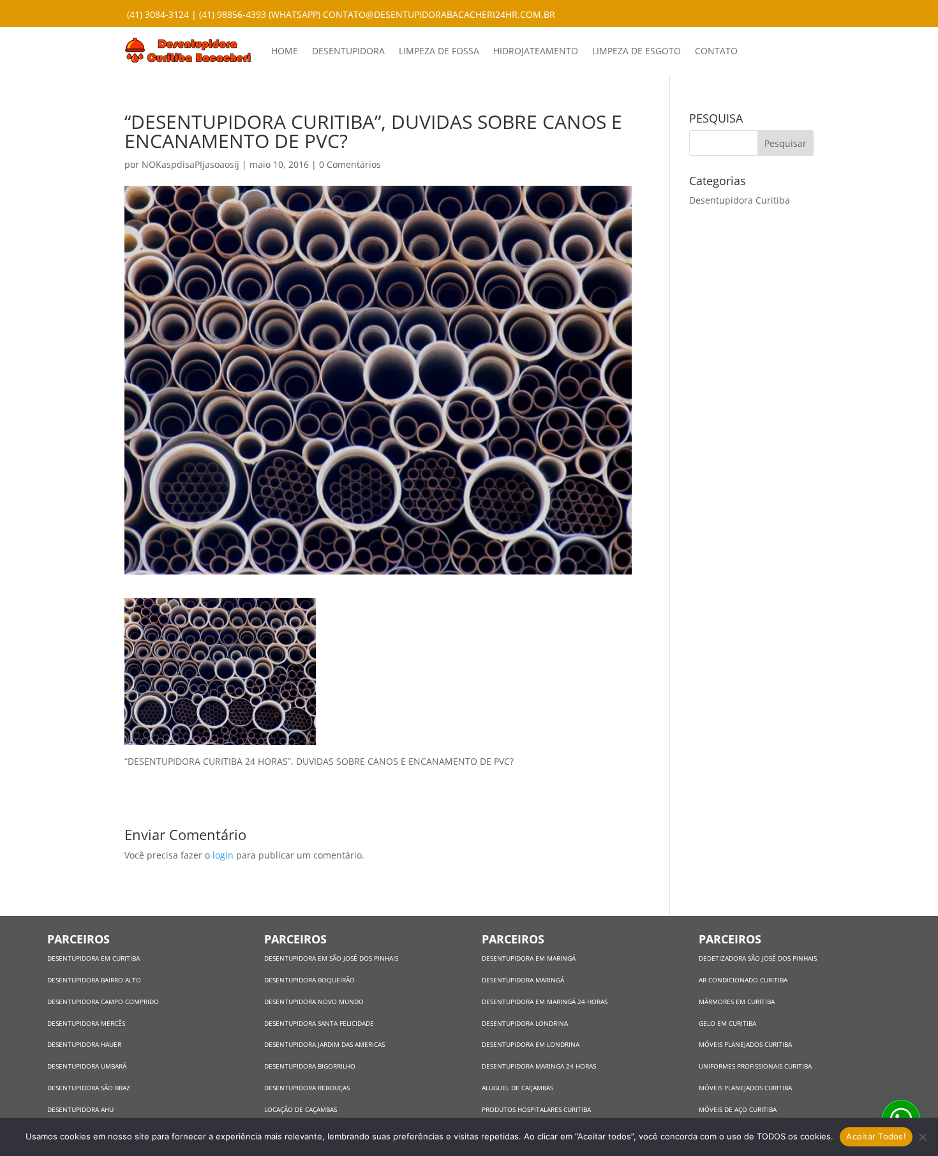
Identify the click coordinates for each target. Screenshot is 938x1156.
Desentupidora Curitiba (739, 200)
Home (284, 51)
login (223, 855)
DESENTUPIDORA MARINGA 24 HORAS (540, 1066)
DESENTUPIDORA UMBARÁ (86, 1066)
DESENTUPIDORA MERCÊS (86, 1023)
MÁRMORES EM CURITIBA (737, 1001)
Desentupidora (348, 51)
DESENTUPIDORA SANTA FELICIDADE (319, 1023)
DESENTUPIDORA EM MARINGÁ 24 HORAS (544, 1001)
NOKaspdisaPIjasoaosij (190, 164)
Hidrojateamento (535, 51)
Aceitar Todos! (876, 1136)
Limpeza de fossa (439, 51)
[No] (922, 1136)
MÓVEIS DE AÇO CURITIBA (738, 1109)
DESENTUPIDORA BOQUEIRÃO (309, 979)
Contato (716, 51)
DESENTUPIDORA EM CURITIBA (93, 958)
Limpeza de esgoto (636, 51)
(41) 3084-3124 (158, 14)
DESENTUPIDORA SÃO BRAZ (88, 1087)
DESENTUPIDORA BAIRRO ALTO (94, 979)
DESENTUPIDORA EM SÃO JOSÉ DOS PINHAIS (331, 958)
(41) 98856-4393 (232, 14)
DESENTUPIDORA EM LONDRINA (530, 1044)
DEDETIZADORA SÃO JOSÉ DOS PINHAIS (758, 958)
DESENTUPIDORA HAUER (84, 1044)
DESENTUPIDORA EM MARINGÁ (529, 958)
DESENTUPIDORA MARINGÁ (523, 979)
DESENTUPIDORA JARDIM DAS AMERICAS (324, 1044)
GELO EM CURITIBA (727, 1023)
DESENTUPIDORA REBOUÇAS (307, 1087)
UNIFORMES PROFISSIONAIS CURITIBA (755, 1066)
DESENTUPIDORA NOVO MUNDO (314, 1001)
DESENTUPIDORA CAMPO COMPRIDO (103, 1001)
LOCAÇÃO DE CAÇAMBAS (300, 1109)
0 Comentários (350, 164)
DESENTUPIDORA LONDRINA (525, 1023)
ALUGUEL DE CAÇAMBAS (517, 1087)
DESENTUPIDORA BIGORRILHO (309, 1066)
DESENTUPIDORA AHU (80, 1109)
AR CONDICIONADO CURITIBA (743, 979)
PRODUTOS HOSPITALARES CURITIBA (536, 1109)
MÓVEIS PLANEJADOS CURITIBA (745, 1044)
